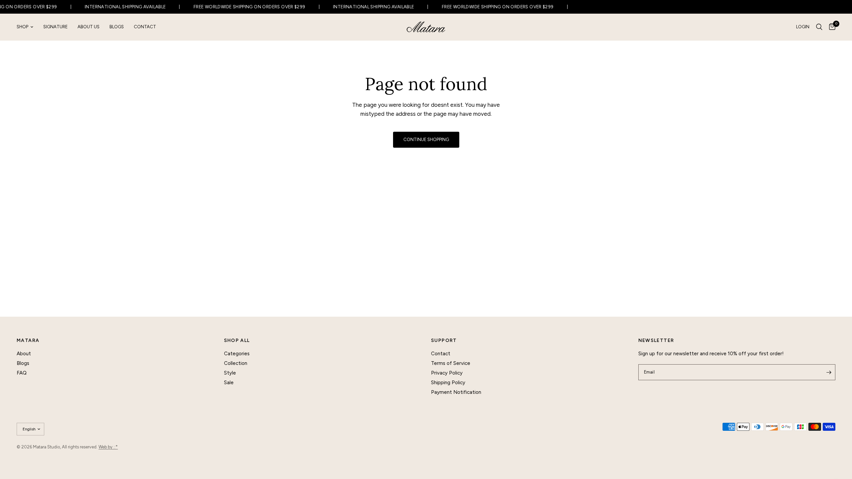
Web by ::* (108, 446)
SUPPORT (444, 340)
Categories (237, 354)
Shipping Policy (448, 383)
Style (230, 373)
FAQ (22, 373)
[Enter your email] (828, 372)
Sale (229, 383)
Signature (55, 26)
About (24, 354)
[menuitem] (27, 27)
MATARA (28, 340)
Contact (145, 26)
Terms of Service (450, 363)
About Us (89, 26)
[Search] (819, 27)
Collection (235, 363)
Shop (22, 26)
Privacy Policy (447, 373)
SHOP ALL (237, 340)
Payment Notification (456, 392)
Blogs (116, 26)
